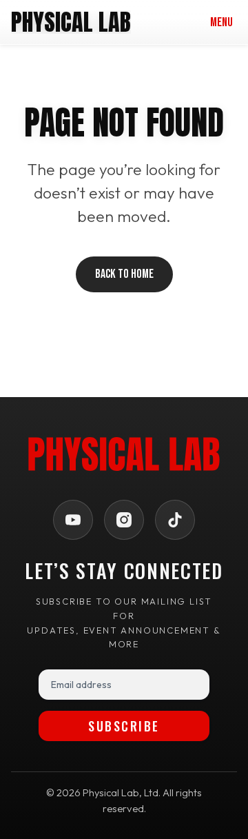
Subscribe (124, 726)
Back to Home (124, 274)
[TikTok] (175, 520)
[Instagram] (124, 520)
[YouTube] (73, 520)
